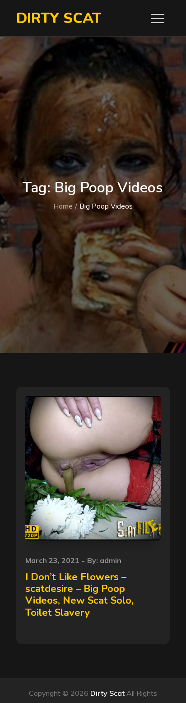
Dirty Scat (58, 18)
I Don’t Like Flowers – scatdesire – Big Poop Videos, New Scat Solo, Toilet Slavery (79, 594)
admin (110, 560)
